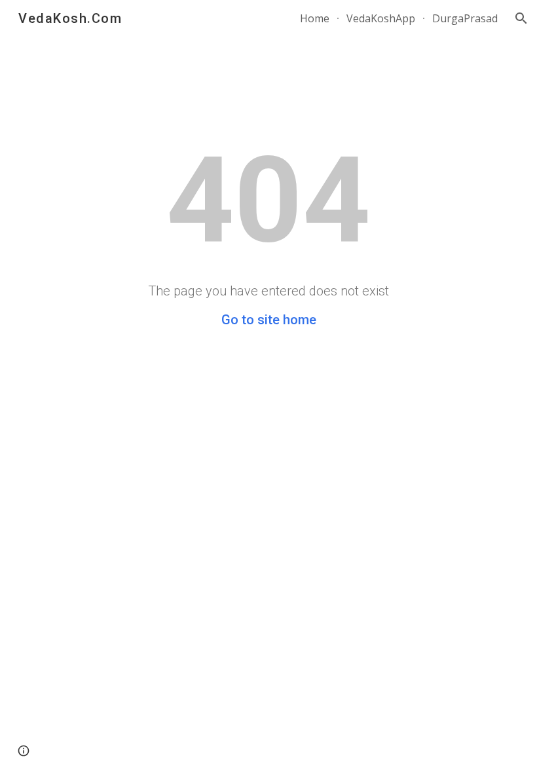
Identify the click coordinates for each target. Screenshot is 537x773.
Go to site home (268, 320)
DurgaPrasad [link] (465, 18)
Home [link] (314, 18)
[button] (521, 18)
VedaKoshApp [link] (380, 18)
